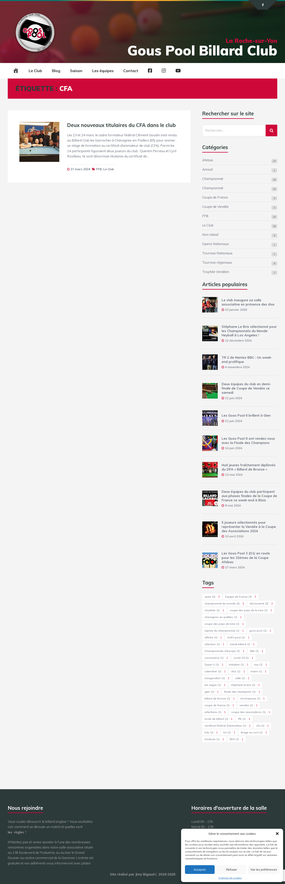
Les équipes (103, 70)
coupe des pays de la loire (251, 610)
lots (211, 732)
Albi (256, 651)
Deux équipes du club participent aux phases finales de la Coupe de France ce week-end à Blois (249, 495)
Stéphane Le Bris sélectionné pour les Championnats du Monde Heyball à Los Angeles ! (249, 331)
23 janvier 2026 (236, 310)
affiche (213, 637)
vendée (248, 705)
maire (258, 671)
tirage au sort (254, 732)
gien (211, 691)
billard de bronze (220, 698)
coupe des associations (250, 712)
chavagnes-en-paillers (223, 617)
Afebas (207, 160)
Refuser (231, 869)
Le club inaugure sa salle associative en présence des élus (248, 302)
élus (238, 671)
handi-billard (242, 644)
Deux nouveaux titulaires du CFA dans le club (121, 125)
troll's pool (238, 637)
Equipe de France (240, 596)
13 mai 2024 (234, 475)
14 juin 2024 (233, 448)
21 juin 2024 (233, 398)
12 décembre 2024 (238, 340)
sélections (215, 712)
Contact (130, 70)
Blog (56, 70)
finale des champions (242, 691)
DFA (236, 739)
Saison (76, 70)
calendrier (215, 671)
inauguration (217, 678)
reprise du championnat (224, 630)
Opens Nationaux (215, 244)
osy (260, 664)
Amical (207, 169)
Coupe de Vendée (215, 207)
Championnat (212, 179)
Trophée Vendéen (215, 272)
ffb (244, 719)
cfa (262, 725)
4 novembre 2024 (237, 367)
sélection (214, 644)
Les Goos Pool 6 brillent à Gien (246, 415)
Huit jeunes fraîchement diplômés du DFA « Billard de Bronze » (249, 467)
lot (229, 732)
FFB (99, 169)
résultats (214, 610)
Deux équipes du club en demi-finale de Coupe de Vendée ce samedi (246, 388)
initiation (238, 664)
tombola (214, 739)
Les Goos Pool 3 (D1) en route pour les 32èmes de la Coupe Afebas (246, 557)
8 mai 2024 (233, 505)
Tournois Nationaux (217, 253)
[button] (277, 834)
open (212, 596)
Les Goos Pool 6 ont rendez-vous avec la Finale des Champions (248, 440)
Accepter (200, 869)
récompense (252, 698)
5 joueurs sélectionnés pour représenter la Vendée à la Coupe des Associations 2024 (249, 526)
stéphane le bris (245, 685)
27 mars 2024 (80, 169)
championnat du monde (224, 603)
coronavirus (216, 658)
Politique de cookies (230, 877)
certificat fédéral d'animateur (227, 725)
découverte (261, 603)
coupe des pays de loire (224, 624)
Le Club (35, 70)
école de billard (218, 719)
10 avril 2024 (234, 536)
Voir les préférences (263, 869)
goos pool (260, 630)
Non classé (210, 234)
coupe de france (219, 705)
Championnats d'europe (224, 651)
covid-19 (243, 658)
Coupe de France (215, 197)
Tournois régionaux (217, 262)
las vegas (215, 685)
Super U (214, 664)
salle (242, 678)
